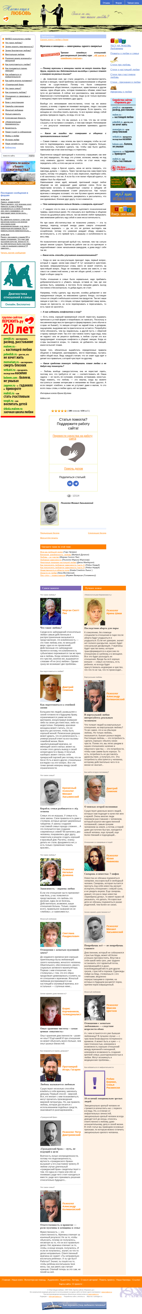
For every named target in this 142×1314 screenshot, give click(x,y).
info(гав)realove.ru (55, 1296)
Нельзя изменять (13, 114)
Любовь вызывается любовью (57, 1084)
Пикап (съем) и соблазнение (18, 132)
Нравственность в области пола (54, 570)
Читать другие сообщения (13, 253)
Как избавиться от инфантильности (99, 1067)
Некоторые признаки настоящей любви (58, 562)
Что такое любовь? (48, 595)
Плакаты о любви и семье (124, 53)
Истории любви (12, 140)
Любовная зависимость (50, 560)
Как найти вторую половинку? (96, 772)
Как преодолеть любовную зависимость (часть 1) (62, 565)
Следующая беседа (97, 533)
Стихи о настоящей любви (125, 69)
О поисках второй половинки (100, 806)
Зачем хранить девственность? (53, 994)
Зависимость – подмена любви (57, 888)
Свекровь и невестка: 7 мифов (101, 873)
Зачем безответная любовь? (18, 50)
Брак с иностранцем (14, 102)
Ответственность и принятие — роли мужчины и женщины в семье (60, 1226)
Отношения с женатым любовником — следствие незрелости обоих (99, 1026)
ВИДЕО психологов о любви (18, 39)
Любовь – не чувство (49, 557)
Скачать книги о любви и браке (54, 39)
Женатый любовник (48, 919)
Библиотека (48, 36)
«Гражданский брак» (48, 1117)
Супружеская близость (15, 118)
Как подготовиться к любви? (52, 671)
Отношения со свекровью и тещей (98, 842)
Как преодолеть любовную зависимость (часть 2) (62, 567)
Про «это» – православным (52, 575)
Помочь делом (73, 468)
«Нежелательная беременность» (98, 595)
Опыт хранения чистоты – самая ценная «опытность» (59, 1030)
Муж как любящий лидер (51, 552)
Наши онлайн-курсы (14, 143)
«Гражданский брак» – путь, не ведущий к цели (57, 1150)
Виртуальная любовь (93, 677)
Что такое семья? (47, 775)
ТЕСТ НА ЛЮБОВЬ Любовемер (120, 47)
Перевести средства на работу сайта (72, 437)
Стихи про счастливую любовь (122, 76)
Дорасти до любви (48, 573)
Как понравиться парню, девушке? (54, 1051)
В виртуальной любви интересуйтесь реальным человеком (98, 717)
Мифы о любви (12, 136)
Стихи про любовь (120, 64)
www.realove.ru (107, 1292)
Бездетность (11, 128)
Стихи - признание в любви (125, 82)
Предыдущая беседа (49, 533)
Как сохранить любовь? (16, 92)
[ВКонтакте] (70, 483)
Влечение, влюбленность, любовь (55, 554)
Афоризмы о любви (121, 91)
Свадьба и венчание (14, 106)
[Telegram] (76, 483)
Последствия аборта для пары (101, 628)
